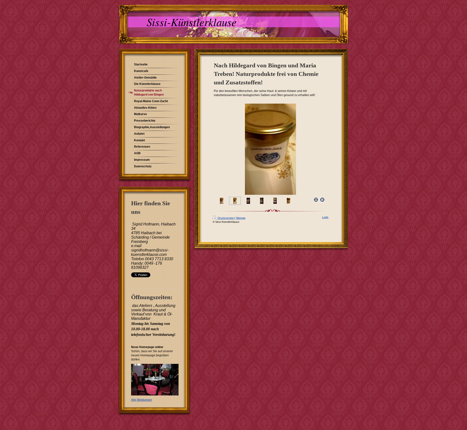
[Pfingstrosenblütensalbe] (270, 149)
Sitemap (240, 217)
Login (325, 217)
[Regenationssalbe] (288, 201)
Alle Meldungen (141, 400)
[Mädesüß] (261, 201)
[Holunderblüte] (275, 201)
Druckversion (225, 217)
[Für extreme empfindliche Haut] (235, 201)
